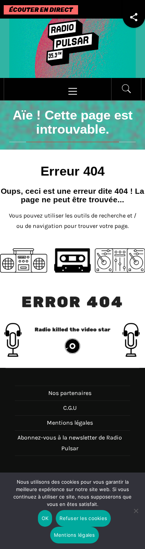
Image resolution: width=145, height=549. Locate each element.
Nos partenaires (69, 392)
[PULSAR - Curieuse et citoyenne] (72, 47)
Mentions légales (70, 422)
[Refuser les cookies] (135, 515)
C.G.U (70, 407)
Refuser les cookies (83, 518)
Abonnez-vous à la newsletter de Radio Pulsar (69, 443)
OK (45, 518)
